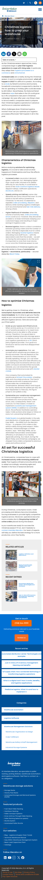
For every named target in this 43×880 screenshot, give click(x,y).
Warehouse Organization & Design (19, 732)
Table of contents (8, 60)
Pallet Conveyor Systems (13, 813)
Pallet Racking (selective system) (16, 818)
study (7, 84)
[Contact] (40, 2)
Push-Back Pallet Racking (13, 809)
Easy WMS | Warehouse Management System (20, 840)
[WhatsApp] (19, 55)
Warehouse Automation (13, 710)
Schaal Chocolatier (24, 377)
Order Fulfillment (12, 737)
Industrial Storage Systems (16, 747)
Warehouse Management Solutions (18, 726)
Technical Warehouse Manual (15, 837)
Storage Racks (9, 790)
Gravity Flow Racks (11, 793)
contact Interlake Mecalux (12, 530)
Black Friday (14, 254)
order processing (20, 203)
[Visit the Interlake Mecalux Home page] (3, 16)
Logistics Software (11, 718)
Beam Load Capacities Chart (15, 842)
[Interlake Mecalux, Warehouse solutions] (9, 11)
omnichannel (19, 73)
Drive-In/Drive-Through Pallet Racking (18, 816)
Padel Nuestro (11, 418)
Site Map (18, 872)
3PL (30, 340)
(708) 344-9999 (21, 623)
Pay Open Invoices (9, 876)
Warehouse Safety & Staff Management (21, 742)
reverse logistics (26, 233)
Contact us (21, 637)
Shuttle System (9, 821)
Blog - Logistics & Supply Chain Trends (18, 835)
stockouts (10, 191)
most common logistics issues (27, 186)
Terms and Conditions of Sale (27, 874)
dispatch (31, 203)
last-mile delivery (33, 207)
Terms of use (7, 872)
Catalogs (7, 845)
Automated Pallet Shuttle (13, 823)
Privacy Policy (29, 872)
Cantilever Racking (11, 811)
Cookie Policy (7, 874)
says (12, 93)
